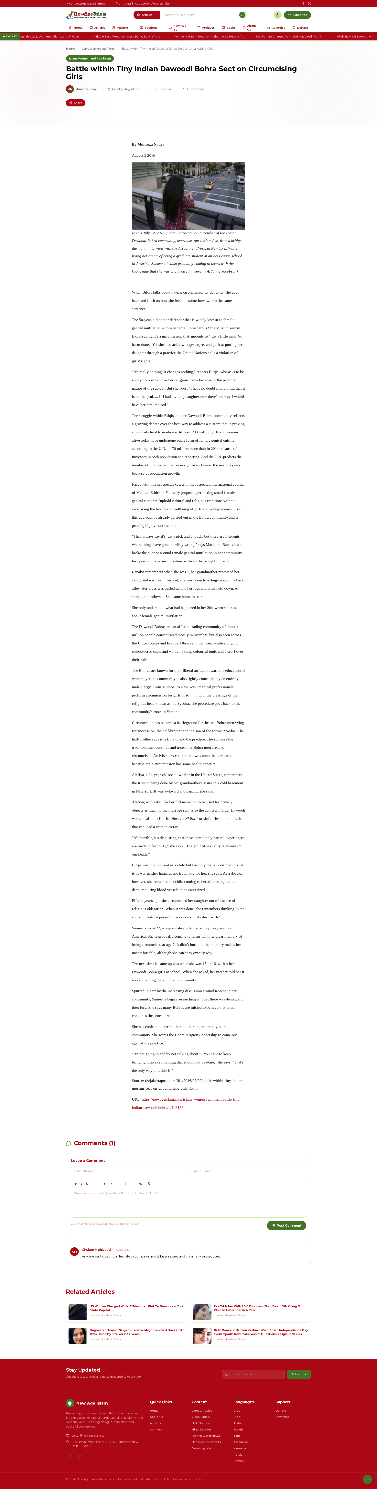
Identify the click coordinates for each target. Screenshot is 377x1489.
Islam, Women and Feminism (98, 48)
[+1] (118, 1183)
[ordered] (126, 1183)
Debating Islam (202, 1448)
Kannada (239, 1448)
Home (70, 48)
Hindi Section (201, 1429)
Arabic (237, 1423)
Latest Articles (202, 1410)
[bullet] (132, 1183)
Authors (155, 1423)
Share (78, 103)
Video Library (201, 1417)
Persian (238, 1454)
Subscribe (299, 1374)
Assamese (240, 1442)
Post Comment (289, 1225)
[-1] (112, 1183)
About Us (156, 1417)
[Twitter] (79, 1456)
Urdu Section (201, 1423)
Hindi (237, 1417)
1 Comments (195, 89)
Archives (156, 1429)
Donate (280, 1410)
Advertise (282, 1417)
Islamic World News (206, 1436)
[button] (95, 1183)
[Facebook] (70, 1456)
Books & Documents (206, 1442)
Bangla (238, 1429)
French (238, 1461)
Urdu (236, 1410)
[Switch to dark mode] (278, 15)
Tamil (237, 1436)
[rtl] (104, 1183)
